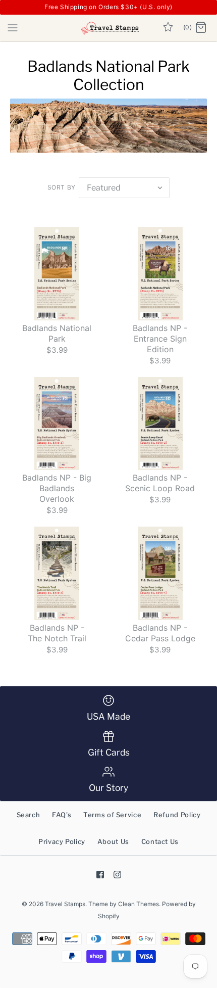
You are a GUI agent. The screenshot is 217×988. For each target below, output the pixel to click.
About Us (113, 841)
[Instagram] (117, 874)
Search (28, 815)
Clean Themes (138, 904)
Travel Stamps (65, 904)
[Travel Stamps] (109, 28)
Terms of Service (112, 815)
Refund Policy (176, 815)
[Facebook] (100, 874)
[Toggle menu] (12, 27)
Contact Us (160, 841)
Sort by (61, 187)
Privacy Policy (61, 841)
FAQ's (61, 815)
